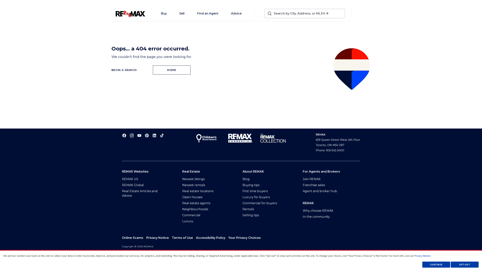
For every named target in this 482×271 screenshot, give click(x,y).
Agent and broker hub (320, 191)
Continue (436, 264)
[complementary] (244, 238)
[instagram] (132, 135)
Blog (246, 179)
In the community (316, 216)
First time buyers (255, 191)
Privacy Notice (157, 238)
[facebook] (124, 135)
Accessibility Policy (210, 238)
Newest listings (193, 179)
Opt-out (464, 264)
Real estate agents (196, 203)
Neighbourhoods (195, 209)
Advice (236, 13)
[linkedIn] (154, 135)
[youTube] (139, 135)
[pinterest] (147, 135)
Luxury (187, 221)
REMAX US (130, 179)
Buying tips (251, 185)
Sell (182, 13)
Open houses (192, 197)
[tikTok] (162, 135)
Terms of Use (182, 238)
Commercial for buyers (260, 203)
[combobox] (308, 14)
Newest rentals (193, 185)
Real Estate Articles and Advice (140, 193)
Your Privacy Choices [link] (244, 238)
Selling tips (251, 215)
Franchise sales (314, 185)
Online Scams (132, 238)
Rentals (248, 209)
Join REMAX (312, 179)
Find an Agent (207, 13)
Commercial (191, 215)
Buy (164, 13)
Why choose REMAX (318, 210)
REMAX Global (133, 185)
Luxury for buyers (256, 197)
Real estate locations (197, 191)
